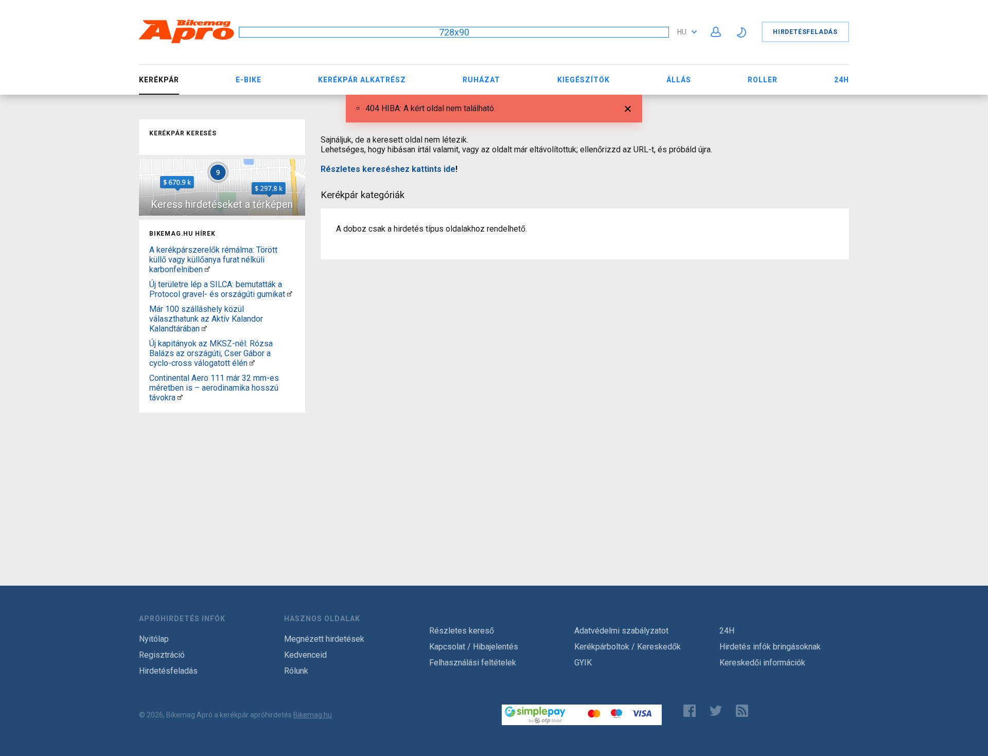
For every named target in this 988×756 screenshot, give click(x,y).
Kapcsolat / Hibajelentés (473, 647)
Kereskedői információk (762, 662)
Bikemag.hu (312, 715)
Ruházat (481, 80)
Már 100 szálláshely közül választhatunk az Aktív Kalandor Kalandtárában (206, 318)
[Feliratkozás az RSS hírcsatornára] (744, 711)
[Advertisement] (222, 481)
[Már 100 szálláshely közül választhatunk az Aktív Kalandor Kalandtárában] (204, 328)
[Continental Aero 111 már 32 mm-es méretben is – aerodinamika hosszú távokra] (180, 397)
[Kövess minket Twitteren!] (716, 711)
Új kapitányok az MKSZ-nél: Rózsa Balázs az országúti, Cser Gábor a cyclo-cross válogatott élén (211, 353)
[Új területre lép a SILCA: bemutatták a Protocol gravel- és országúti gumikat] (289, 294)
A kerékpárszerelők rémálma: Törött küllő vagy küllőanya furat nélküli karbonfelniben (213, 259)
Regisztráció (162, 655)
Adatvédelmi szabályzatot (621, 631)
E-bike (248, 80)
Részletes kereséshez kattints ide (388, 169)
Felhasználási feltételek (472, 662)
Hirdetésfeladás (805, 32)
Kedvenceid (305, 655)
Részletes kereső (461, 631)
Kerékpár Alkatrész (362, 80)
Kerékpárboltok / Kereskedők (627, 647)
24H (841, 80)
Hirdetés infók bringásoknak (770, 647)
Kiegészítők (583, 80)
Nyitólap (154, 639)
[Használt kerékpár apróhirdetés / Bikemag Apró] (187, 41)
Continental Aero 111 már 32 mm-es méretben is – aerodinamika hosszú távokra (214, 387)
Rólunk (296, 671)
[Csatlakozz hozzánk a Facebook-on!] (689, 711)
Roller (763, 80)
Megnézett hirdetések (324, 639)
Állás (678, 80)
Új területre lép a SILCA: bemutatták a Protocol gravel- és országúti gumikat (217, 289)
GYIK (583, 662)
